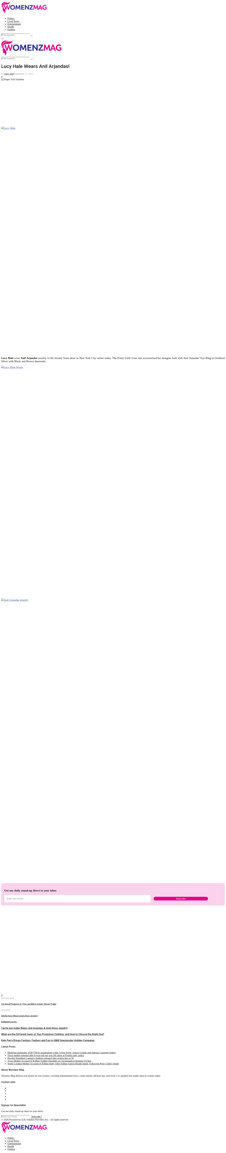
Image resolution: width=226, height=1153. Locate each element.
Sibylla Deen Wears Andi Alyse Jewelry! (19, 1016)
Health (10, 26)
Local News (13, 21)
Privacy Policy (14, 1093)
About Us (12, 1088)
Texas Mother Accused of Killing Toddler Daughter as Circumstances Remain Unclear (49, 1061)
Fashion (11, 29)
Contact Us (12, 1091)
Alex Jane (9, 74)
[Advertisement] (93, 102)
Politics (10, 18)
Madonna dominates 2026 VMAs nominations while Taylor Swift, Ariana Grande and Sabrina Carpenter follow (61, 1052)
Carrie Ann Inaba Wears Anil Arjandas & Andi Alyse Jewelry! (34, 1028)
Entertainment (14, 24)
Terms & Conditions (17, 1096)
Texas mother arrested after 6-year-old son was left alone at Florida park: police (45, 1055)
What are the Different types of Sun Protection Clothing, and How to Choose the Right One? (52, 1034)
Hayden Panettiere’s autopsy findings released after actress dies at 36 (40, 1058)
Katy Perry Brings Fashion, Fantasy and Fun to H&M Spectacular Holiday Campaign (48, 1040)
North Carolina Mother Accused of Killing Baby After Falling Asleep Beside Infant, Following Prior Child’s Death (63, 1063)
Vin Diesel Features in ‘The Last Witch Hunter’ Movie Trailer (28, 1004)
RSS (9, 1099)
